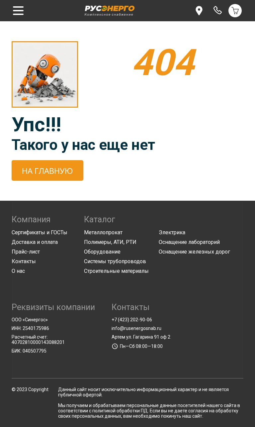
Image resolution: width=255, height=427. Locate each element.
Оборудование (102, 252)
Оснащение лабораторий (189, 242)
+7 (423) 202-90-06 (132, 319)
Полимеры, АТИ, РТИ (110, 242)
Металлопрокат (103, 232)
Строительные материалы (116, 271)
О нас (18, 271)
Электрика (172, 232)
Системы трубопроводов (115, 261)
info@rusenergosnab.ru (136, 328)
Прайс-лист (26, 252)
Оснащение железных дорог (194, 252)
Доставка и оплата (35, 242)
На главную (47, 170)
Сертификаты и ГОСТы (39, 232)
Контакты (24, 261)
